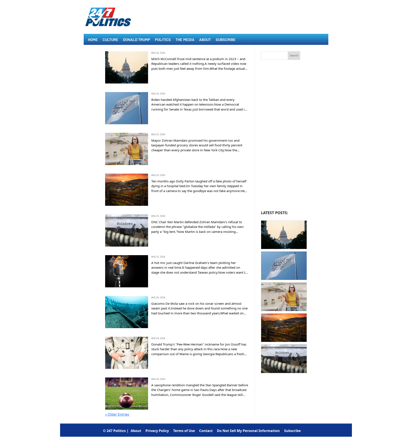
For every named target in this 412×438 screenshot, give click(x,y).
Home (93, 40)
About (205, 40)
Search (294, 55)
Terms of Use (184, 430)
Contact (206, 430)
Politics (163, 40)
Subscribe (226, 40)
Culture (110, 40)
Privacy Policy (157, 430)
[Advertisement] (280, 136)
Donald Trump (136, 40)
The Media (185, 40)
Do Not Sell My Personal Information (248, 430)
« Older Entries (117, 414)
